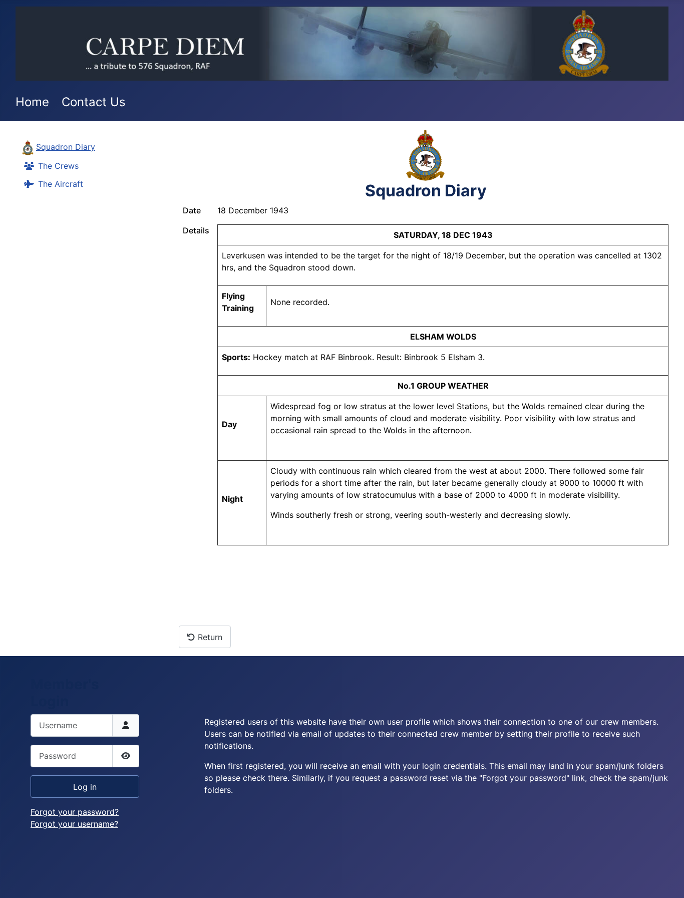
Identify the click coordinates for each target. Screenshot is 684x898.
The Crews (58, 166)
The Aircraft (60, 184)
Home (32, 102)
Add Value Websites (80, 885)
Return (208, 637)
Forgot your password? (75, 812)
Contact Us (94, 102)
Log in (85, 787)
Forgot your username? (74, 824)
